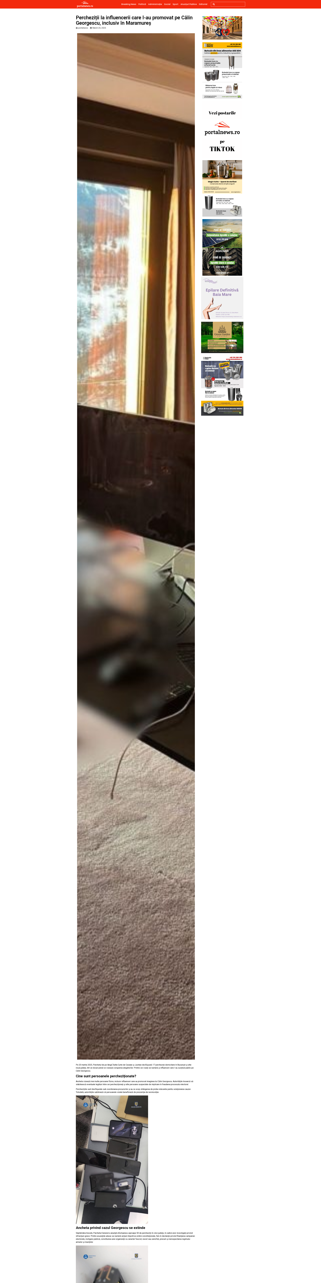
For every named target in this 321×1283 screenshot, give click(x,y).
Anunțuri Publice (189, 4)
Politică (142, 4)
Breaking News (128, 4)
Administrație (155, 4)
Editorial (203, 4)
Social (167, 4)
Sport (175, 4)
